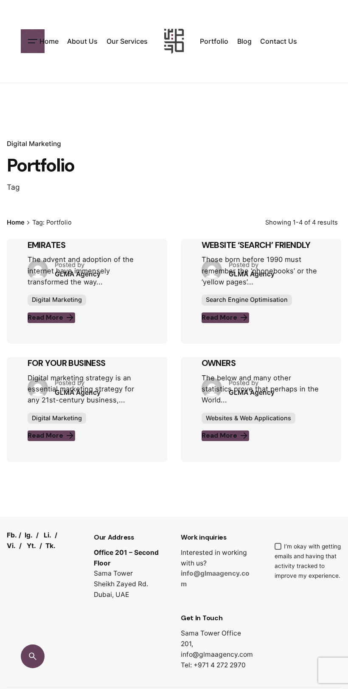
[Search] (33, 656)
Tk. (50, 546)
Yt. (31, 546)
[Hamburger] (33, 41)
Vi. (11, 546)
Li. (47, 535)
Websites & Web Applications (248, 418)
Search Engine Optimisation (247, 299)
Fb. (12, 535)
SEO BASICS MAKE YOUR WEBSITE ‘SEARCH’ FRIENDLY (256, 239)
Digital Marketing (34, 144)
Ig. (29, 535)
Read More (45, 317)
